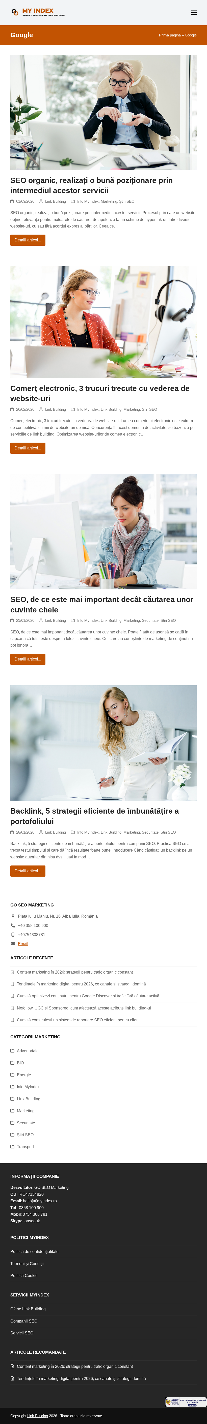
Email (23, 944)
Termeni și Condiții (27, 1264)
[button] (194, 12)
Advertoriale (28, 1051)
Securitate (150, 620)
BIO (20, 1063)
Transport (25, 1147)
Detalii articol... (28, 240)
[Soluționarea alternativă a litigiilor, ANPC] (186, 1406)
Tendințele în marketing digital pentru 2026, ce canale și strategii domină (81, 984)
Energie (24, 1075)
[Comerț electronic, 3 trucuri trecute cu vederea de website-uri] (103, 322)
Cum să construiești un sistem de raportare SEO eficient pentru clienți (79, 1020)
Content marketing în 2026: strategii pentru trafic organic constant (75, 972)
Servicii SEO (21, 1333)
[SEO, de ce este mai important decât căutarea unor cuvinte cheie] (103, 531)
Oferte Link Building (28, 1309)
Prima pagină (170, 35)
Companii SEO (23, 1321)
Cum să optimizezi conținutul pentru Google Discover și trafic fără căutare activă (88, 996)
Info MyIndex (88, 201)
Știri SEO (127, 201)
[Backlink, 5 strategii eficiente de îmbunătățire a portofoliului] (103, 743)
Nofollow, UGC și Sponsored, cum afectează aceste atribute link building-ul (84, 1008)
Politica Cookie (24, 1275)
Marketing (109, 201)
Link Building (55, 201)
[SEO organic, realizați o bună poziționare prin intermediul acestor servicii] (103, 112)
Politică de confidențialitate (34, 1251)
